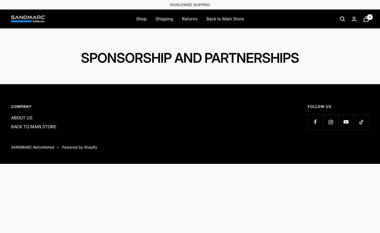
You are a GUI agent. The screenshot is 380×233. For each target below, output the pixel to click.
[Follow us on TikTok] (361, 122)
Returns (190, 18)
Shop (141, 18)
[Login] (354, 19)
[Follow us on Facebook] (315, 122)
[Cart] (366, 19)
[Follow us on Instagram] (330, 122)
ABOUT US (22, 117)
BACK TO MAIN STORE (33, 126)
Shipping (164, 18)
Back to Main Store (225, 18)
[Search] (342, 18)
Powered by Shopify (79, 147)
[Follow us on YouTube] (346, 122)
